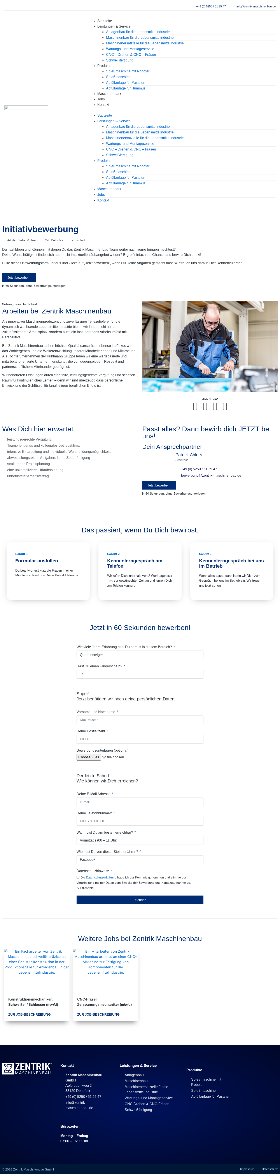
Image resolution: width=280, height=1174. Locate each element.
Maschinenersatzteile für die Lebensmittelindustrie (145, 43)
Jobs (101, 99)
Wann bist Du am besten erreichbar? (105, 832)
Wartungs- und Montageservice (130, 49)
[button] (182, 110)
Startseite (104, 21)
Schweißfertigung (119, 60)
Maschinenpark (109, 94)
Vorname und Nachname (96, 712)
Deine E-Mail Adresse (94, 794)
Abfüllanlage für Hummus (125, 88)
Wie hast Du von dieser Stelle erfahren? (108, 852)
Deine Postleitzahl (91, 731)
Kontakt (103, 105)
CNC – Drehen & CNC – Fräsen (131, 54)
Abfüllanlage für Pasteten (125, 82)
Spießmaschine (118, 77)
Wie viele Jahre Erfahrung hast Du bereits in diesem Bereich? (125, 647)
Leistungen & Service (114, 26)
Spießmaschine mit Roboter (127, 71)
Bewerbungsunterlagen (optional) (102, 750)
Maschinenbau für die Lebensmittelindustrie (140, 37)
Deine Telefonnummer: (95, 813)
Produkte (104, 66)
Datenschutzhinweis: (93, 871)
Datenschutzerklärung (101, 877)
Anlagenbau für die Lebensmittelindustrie (138, 32)
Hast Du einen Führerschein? (100, 666)
